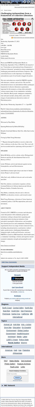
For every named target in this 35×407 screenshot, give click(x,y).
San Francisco (26, 311)
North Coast (7, 308)
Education (17, 328)
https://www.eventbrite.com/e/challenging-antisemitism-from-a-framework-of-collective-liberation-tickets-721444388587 (17, 111)
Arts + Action (26, 325)
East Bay (6, 311)
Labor (25, 337)
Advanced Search (17, 380)
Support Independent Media (13, 266)
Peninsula (6, 314)
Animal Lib (8, 325)
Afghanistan (17, 353)
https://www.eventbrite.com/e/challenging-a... (11, 253)
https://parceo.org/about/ (8, 245)
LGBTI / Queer (12, 340)
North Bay (29, 308)
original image (13, 35)
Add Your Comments (9, 262)
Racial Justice (7, 10)
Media (19, 337)
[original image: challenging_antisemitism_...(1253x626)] (17, 26)
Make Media (14, 361)
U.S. (2, 10)
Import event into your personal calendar (23, 37)
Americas (9, 350)
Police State (24, 340)
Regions (5, 304)
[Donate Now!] (17, 278)
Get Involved (26, 361)
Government (11, 334)
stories (12, 298)
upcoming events (24, 298)
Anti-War (16, 325)
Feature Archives (24, 364)
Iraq (19, 350)
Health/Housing (23, 334)
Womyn (24, 343)
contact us (21, 292)
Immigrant (12, 337)
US (31, 314)
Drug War (8, 328)
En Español (26, 328)
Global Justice (23, 331)
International (17, 317)
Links (23, 367)
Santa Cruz (15, 314)
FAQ (6, 361)
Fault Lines (14, 367)
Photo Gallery (10, 364)
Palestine (26, 350)
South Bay (15, 311)
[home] (15, 2)
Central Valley (18, 308)
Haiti (15, 350)
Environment (11, 331)
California (25, 314)
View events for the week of (24, 7)
